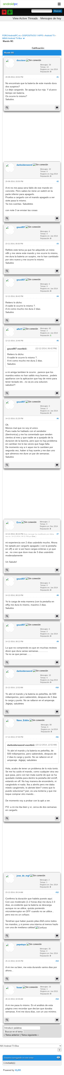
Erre (19, 522)
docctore (21, 60)
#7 (58, 534)
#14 (57, 999)
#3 (58, 244)
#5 (58, 341)
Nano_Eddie (23, 720)
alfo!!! (19, 329)
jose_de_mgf (23, 875)
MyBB (18, 1070)
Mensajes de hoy (50, 18)
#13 (57, 961)
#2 (58, 181)
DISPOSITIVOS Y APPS (32, 35)
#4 (58, 296)
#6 (58, 418)
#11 (57, 737)
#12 (57, 892)
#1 (58, 77)
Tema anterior (12, 1035)
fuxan (19, 987)
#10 (57, 687)
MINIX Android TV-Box (12, 38)
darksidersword (24, 165)
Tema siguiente (29, 1035)
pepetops (21, 944)
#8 (58, 595)
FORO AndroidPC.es (11, 35)
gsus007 (21, 227)
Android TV (50, 35)
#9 (58, 641)
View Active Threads (25, 18)
